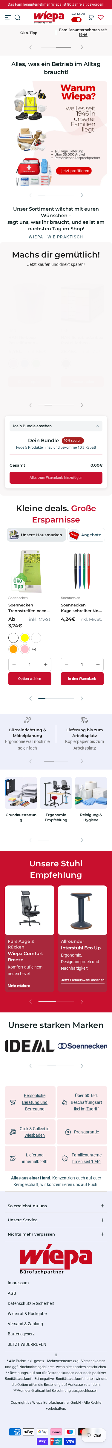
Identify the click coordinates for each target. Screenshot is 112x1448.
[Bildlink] (21, 804)
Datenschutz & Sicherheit (31, 1303)
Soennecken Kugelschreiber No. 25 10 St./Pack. (80, 608)
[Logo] (49, 17)
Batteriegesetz (21, 1333)
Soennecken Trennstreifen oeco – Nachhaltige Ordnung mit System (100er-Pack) (29, 608)
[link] (30, 1046)
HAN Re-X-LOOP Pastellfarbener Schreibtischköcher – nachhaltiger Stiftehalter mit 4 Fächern (83, 340)
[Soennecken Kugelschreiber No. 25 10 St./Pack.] (82, 571)
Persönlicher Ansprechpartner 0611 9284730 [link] (56, 4)
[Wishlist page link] (101, 17)
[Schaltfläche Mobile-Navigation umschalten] (8, 17)
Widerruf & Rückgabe (27, 1313)
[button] (17, 17)
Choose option (31, 391)
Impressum (18, 1282)
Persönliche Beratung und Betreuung (34, 1102)
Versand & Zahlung (25, 1323)
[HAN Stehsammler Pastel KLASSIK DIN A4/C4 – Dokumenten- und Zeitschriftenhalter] (31, 303)
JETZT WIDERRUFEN (27, 1344)
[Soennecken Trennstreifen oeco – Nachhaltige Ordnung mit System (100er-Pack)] (29, 571)
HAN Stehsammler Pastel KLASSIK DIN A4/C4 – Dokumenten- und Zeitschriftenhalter (29, 340)
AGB (12, 1293)
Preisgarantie (86, 1132)
